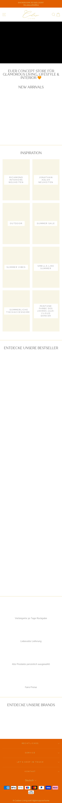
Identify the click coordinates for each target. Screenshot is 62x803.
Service (30, 753)
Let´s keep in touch (30, 762)
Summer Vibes (43, 54)
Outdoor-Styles (16, 54)
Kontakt (30, 771)
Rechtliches (30, 743)
